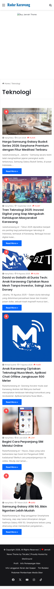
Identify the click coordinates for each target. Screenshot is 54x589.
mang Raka (9, 138)
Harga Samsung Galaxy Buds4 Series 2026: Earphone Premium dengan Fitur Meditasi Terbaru (25, 146)
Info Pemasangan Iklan (30, 563)
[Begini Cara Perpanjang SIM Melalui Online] (27, 421)
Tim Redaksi (43, 568)
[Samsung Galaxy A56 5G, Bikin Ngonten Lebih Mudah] (27, 486)
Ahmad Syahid (10, 365)
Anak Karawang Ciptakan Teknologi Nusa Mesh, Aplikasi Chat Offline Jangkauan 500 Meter (24, 375)
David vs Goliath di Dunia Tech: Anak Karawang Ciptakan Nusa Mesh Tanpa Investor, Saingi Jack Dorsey (27, 284)
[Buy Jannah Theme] (27, 14)
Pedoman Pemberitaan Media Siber (27, 572)
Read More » (12, 171)
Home (7, 83)
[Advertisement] (27, 50)
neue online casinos (9, 587)
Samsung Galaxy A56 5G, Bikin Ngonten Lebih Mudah (24, 509)
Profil (16, 563)
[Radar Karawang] (18, 5)
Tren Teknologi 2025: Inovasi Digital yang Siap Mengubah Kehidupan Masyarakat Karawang (23, 216)
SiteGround (27, 559)
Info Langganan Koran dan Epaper (21, 568)
